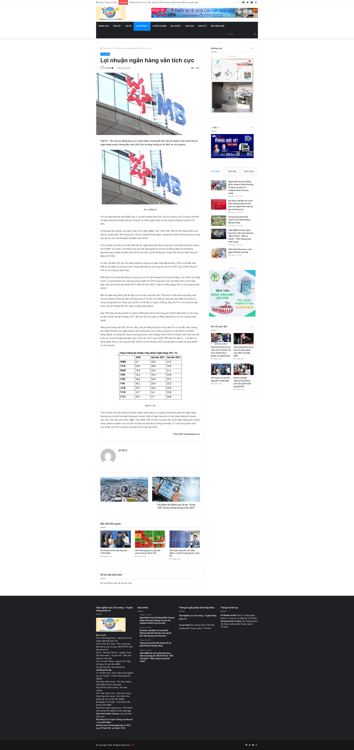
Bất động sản (217, 26)
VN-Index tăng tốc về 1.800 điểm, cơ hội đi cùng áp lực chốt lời (184, 553)
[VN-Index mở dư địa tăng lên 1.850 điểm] (115, 539)
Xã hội (128, 26)
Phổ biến (215, 171)
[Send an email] (112, 68)
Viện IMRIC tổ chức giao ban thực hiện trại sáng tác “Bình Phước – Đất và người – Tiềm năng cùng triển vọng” (240, 236)
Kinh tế (201, 26)
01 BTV (108, 68)
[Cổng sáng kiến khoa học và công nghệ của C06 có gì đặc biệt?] (244, 338)
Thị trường (141, 26)
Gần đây (232, 171)
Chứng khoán (159, 26)
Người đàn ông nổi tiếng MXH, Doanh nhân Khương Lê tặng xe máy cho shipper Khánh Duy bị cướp (240, 187)
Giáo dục (189, 26)
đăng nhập (112, 583)
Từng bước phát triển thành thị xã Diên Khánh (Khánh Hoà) (239, 220)
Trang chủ (103, 26)
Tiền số (116, 26)
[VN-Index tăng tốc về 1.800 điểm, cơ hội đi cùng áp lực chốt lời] (185, 539)
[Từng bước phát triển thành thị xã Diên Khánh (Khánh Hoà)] (218, 220)
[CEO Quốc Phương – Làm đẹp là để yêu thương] (218, 253)
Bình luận (249, 171)
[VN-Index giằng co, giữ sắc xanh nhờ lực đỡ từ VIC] (150, 539)
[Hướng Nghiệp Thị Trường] (111, 13)
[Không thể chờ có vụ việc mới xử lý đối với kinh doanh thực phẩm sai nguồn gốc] (221, 338)
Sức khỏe (175, 26)
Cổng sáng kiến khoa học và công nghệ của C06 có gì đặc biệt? (157, 2)
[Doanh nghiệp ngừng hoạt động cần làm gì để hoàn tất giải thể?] (244, 369)
